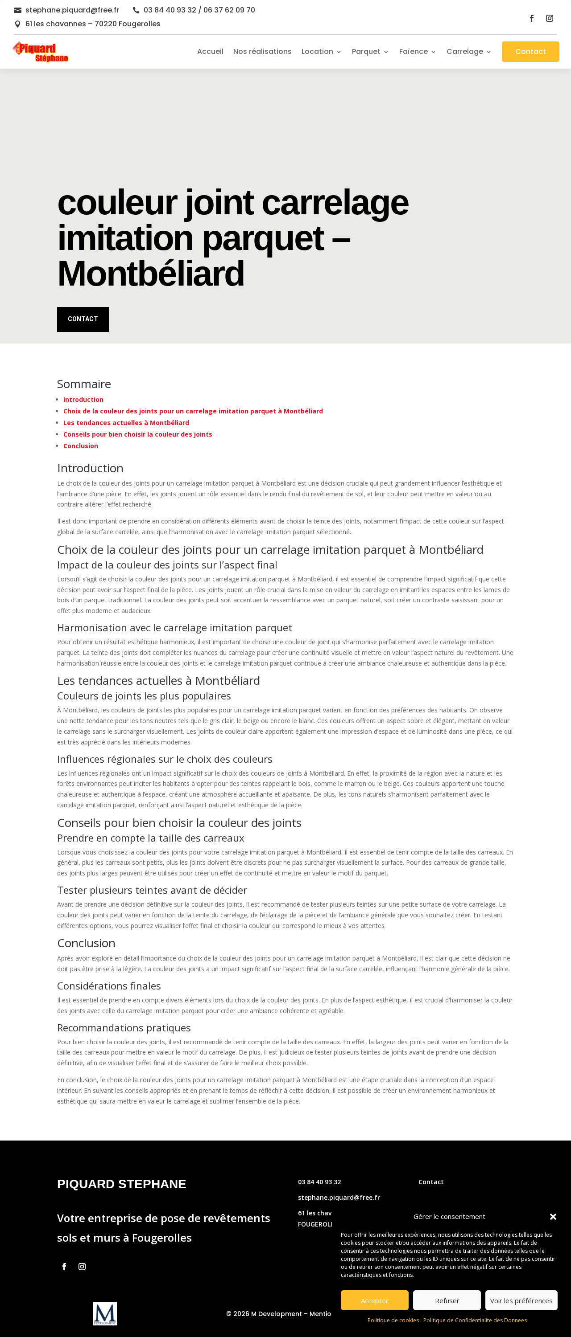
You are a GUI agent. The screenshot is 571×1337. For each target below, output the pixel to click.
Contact (530, 51)
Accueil (210, 51)
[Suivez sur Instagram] (549, 18)
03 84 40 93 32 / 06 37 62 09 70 (199, 10)
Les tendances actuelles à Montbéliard (126, 422)
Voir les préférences (521, 1300)
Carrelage (465, 51)
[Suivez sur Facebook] (532, 18)
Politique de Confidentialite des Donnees (475, 1320)
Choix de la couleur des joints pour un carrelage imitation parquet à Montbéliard (193, 411)
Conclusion (80, 446)
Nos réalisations (262, 51)
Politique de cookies (393, 1320)
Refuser (447, 1300)
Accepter (375, 1300)
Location (317, 51)
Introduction (83, 399)
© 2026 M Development (264, 1313)
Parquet (366, 51)
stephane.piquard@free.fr (72, 10)
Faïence (413, 51)
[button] (553, 1216)
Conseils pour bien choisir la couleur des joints (137, 434)
